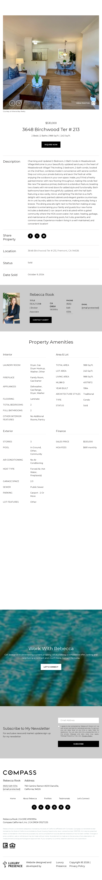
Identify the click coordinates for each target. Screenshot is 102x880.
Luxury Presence (61, 864)
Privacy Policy (87, 736)
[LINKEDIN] (40, 807)
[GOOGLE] (61, 807)
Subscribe (78, 744)
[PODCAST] (67, 807)
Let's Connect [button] (51, 667)
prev (12, 103)
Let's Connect (83, 799)
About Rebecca (30, 798)
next (19, 103)
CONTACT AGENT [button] (41, 320)
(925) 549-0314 (68, 308)
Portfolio (48, 798)
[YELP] (47, 807)
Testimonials (64, 798)
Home (13, 798)
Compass (77, 829)
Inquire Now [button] (51, 144)
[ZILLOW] (54, 807)
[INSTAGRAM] (34, 807)
